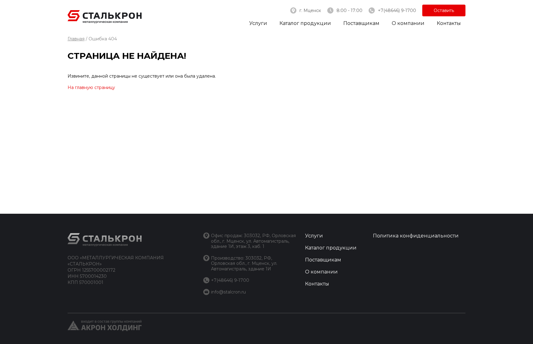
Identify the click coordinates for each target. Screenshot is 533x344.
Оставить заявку (444, 12)
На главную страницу (91, 87)
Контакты (449, 23)
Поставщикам (361, 23)
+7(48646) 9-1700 (397, 10)
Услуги (258, 23)
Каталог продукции (305, 23)
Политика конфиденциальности (416, 236)
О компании (408, 23)
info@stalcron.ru (228, 292)
